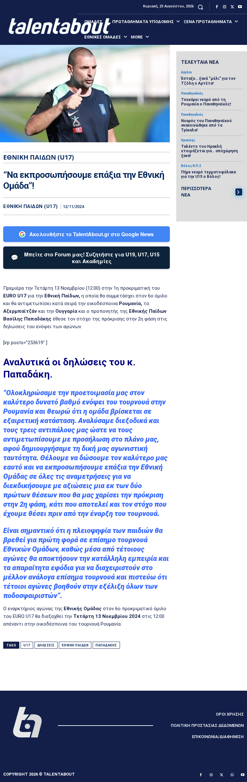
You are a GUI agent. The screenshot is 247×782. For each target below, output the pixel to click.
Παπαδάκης (106, 645)
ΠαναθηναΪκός (192, 93)
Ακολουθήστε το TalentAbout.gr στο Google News (91, 234)
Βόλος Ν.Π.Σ (191, 166)
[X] (232, 7)
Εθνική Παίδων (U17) (30, 206)
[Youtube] (240, 7)
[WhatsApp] (163, 206)
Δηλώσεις (46, 645)
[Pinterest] (148, 206)
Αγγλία (186, 72)
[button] (200, 7)
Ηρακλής (188, 140)
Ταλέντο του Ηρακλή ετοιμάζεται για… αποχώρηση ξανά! (209, 151)
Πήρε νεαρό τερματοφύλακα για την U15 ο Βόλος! (208, 174)
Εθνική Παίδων (75, 645)
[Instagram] (224, 7)
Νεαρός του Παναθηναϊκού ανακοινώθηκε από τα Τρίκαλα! (206, 125)
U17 (26, 645)
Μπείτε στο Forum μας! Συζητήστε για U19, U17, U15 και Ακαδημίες (85, 258)
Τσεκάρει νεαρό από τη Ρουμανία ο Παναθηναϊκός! (206, 101)
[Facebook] (217, 7)
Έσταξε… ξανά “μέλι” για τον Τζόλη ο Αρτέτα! (208, 80)
